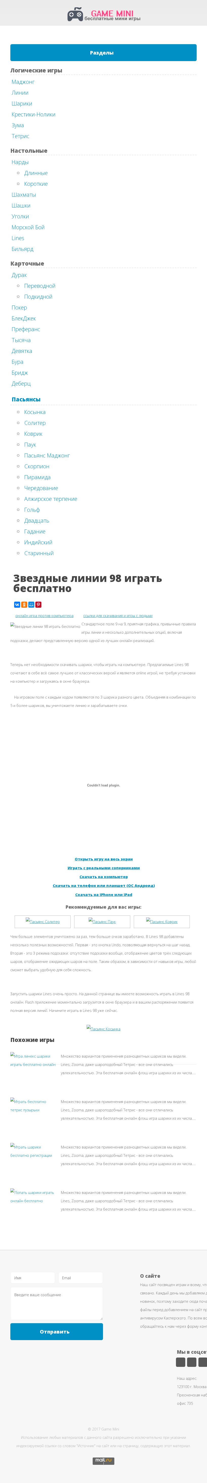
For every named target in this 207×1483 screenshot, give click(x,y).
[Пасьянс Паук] (102, 921)
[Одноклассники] (24, 605)
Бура (17, 361)
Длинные (36, 172)
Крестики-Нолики (34, 114)
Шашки (21, 205)
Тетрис (20, 136)
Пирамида (37, 477)
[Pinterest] (38, 605)
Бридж (20, 372)
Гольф (32, 509)
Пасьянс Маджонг (47, 455)
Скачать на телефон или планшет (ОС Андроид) (104, 885)
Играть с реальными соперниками (104, 867)
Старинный (39, 553)
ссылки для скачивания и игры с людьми (117, 615)
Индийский (38, 542)
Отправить (54, 1331)
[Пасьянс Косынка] (103, 1028)
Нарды (20, 162)
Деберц (21, 383)
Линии (20, 92)
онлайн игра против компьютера (44, 615)
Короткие (36, 183)
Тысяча (21, 340)
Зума (18, 125)
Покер (19, 307)
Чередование (41, 488)
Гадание (34, 531)
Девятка (22, 350)
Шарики (22, 103)
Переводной (40, 285)
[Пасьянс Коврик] (162, 921)
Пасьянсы (26, 399)
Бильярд (22, 248)
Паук (30, 444)
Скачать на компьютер (104, 876)
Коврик (33, 433)
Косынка (35, 412)
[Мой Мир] (31, 605)
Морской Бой (28, 227)
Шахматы (24, 194)
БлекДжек (24, 318)
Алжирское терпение (50, 498)
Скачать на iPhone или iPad (103, 894)
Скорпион (36, 466)
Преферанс (26, 329)
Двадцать (36, 520)
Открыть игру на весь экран (104, 858)
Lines (18, 238)
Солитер (35, 422)
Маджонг (23, 81)
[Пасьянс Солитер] (43, 921)
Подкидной (38, 296)
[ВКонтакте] (17, 605)
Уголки (20, 216)
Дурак (19, 274)
